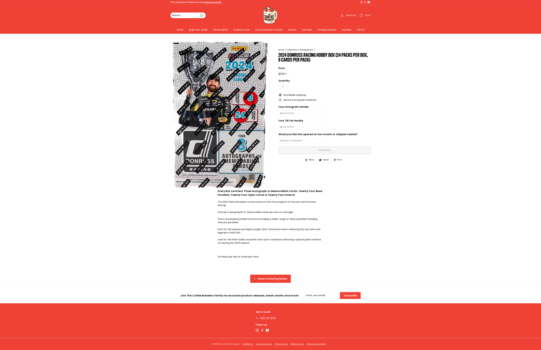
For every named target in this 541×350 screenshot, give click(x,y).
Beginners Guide (198, 29)
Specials (306, 29)
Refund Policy (297, 344)
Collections (292, 50)
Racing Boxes (306, 50)
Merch (361, 29)
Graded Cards (241, 29)
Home (179, 29)
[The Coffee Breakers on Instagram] (257, 330)
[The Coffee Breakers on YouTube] (267, 330)
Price (281, 68)
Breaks (292, 29)
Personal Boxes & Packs (269, 29)
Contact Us (247, 344)
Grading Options (326, 29)
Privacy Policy (281, 344)
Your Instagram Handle (293, 107)
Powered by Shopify (316, 344)
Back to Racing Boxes (272, 278)
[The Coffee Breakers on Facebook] (262, 330)
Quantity (284, 80)
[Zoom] (220, 115)
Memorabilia (220, 29)
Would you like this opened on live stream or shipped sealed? (318, 134)
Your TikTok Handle (290, 120)
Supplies (347, 29)
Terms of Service (264, 344)
